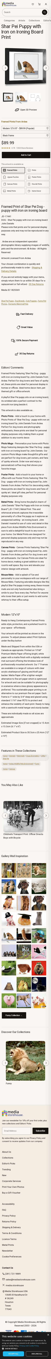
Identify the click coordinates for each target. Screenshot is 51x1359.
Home (5, 756)
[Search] (44, 12)
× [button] (48, 1335)
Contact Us (7, 1267)
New (4, 1175)
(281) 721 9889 (13, 1273)
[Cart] (39, 4)
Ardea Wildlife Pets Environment (21, 764)
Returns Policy (9, 1221)
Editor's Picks (8, 1163)
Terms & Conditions (12, 1233)
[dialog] (25, 1345)
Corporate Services (11, 1181)
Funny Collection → (14, 1015)
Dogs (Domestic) (32, 756)
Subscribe (40, 1131)
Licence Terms (9, 1239)
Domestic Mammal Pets (18, 304)
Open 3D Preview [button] (28, 109)
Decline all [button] (37, 1354)
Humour (12, 769)
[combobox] (22, 12)
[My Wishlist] (33, 4)
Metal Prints (8, 1245)
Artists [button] (21, 20)
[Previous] (5, 68)
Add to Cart (26, 155)
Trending (6, 1169)
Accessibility (8, 1204)
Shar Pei (6, 759)
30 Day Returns (36, 284)
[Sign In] (46, 4)
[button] (25, 1348)
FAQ (4, 1210)
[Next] (46, 68)
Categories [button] (9, 20)
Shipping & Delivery (11, 1227)
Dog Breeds (20, 301)
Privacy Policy (9, 1215)
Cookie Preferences (11, 1256)
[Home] (10, 4)
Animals (12, 756)
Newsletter (7, 1250)
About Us (6, 1152)
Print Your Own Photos (13, 1187)
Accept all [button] (13, 1354)
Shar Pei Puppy (7, 301)
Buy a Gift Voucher (11, 1192)
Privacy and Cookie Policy (29, 1346)
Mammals (20, 756)
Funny (37, 764)
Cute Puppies (31, 301)
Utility (43, 756)
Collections (34, 20)
